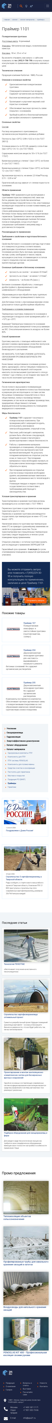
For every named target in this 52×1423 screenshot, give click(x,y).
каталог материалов (27, 20)
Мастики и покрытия (16, 776)
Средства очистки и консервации (21, 768)
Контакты (44, 1386)
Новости (43, 1383)
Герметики (12, 787)
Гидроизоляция (13, 737)
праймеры (41, 20)
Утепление (11, 728)
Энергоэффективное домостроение (23, 741)
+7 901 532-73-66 (30, 1410)
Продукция (10, 1383)
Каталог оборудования (17, 745)
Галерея (9, 1390)
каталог (15, 20)
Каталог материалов (16, 749)
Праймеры (12, 783)
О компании (10, 1386)
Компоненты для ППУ (17, 757)
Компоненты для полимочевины (21, 764)
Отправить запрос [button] (36, 600)
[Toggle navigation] (47, 6)
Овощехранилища (15, 732)
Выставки (27, 1389)
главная (7, 20)
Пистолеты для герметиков (19, 772)
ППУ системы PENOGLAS (18, 761)
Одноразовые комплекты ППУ (20, 753)
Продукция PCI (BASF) (16, 779)
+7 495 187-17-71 (30, 1407)
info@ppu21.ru (29, 1418)
